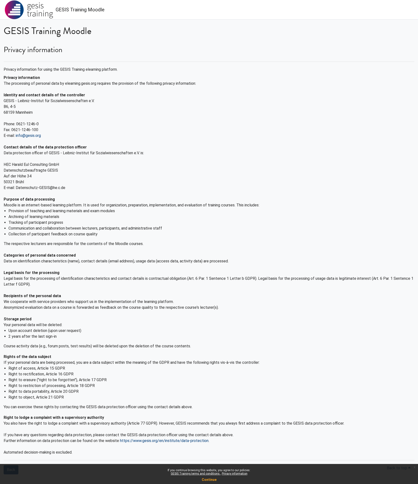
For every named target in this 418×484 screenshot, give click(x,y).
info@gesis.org (28, 135)
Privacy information (234, 473)
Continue (209, 480)
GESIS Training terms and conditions (195, 473)
